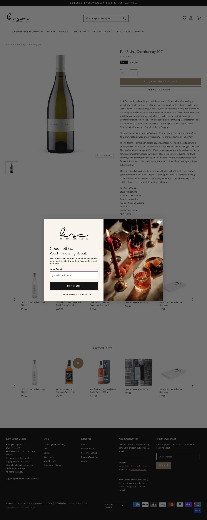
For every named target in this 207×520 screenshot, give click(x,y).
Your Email (56, 269)
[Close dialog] (159, 222)
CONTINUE (74, 286)
